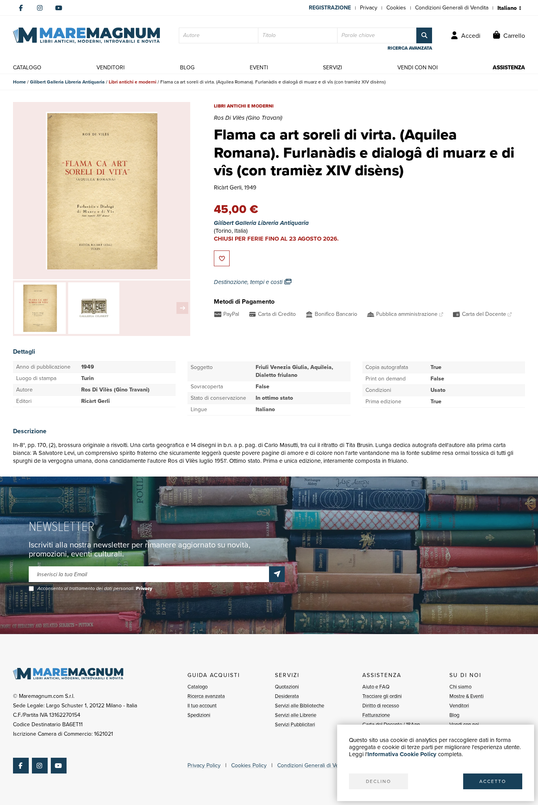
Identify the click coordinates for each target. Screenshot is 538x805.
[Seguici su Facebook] (21, 8)
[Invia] (277, 574)
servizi (332, 67)
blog (187, 67)
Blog (454, 715)
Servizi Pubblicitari (295, 724)
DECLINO (378, 781)
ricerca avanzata (410, 48)
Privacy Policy (204, 765)
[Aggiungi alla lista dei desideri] (222, 258)
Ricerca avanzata (206, 696)
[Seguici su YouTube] (59, 8)
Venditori (459, 705)
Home (19, 81)
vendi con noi (417, 67)
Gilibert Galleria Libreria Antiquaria (67, 81)
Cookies (396, 8)
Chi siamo (460, 686)
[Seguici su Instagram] (40, 8)
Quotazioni (287, 686)
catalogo (27, 67)
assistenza (509, 67)
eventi (259, 67)
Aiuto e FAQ (376, 686)
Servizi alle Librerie (295, 715)
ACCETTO (492, 781)
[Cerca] (424, 35)
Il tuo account (202, 705)
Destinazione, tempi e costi (249, 282)
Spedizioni (198, 715)
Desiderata (287, 696)
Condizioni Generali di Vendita (451, 8)
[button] (182, 308)
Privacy (368, 8)
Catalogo (197, 686)
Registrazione (330, 8)
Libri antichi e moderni (132, 81)
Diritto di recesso (380, 705)
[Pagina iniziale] (86, 35)
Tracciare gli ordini (382, 696)
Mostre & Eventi (466, 696)
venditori (110, 67)
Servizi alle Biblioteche (299, 705)
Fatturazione (376, 715)
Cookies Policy (249, 765)
